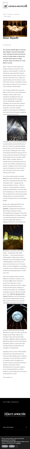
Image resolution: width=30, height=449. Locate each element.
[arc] (15, 5)
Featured (10, 14)
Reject (11, 446)
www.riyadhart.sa (8, 377)
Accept (4, 446)
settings (18, 443)
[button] (26, 5)
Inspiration (17, 14)
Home (4, 14)
